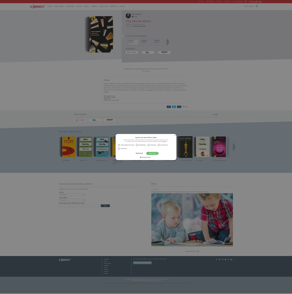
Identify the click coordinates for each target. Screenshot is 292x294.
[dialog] (146, 147)
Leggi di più (164, 141)
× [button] (174, 135)
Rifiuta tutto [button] (139, 153)
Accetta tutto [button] (152, 153)
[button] (146, 157)
